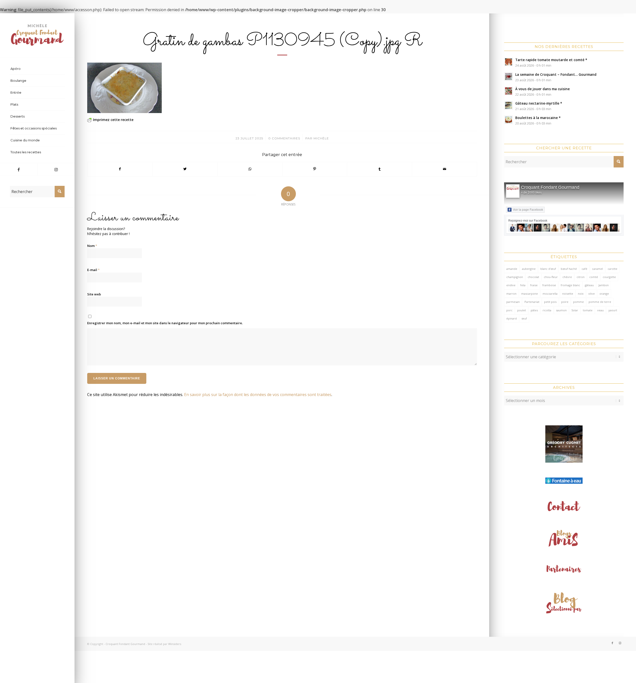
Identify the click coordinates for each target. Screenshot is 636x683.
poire (564, 302)
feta (522, 285)
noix (581, 293)
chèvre (567, 277)
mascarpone (529, 293)
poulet (521, 310)
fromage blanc (570, 285)
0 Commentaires (284, 138)
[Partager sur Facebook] (119, 169)
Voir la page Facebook (528, 209)
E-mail (93, 270)
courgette (609, 277)
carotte (612, 269)
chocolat (533, 277)
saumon (561, 310)
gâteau (589, 285)
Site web (94, 294)
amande (511, 269)
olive (591, 293)
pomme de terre (600, 302)
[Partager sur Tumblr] (379, 169)
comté (593, 277)
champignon (514, 277)
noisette (567, 293)
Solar (574, 310)
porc (509, 310)
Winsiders (174, 644)
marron (511, 293)
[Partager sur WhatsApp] (249, 169)
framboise (549, 285)
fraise (534, 285)
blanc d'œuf (548, 269)
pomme (578, 302)
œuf (524, 318)
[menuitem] (37, 69)
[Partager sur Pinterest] (314, 169)
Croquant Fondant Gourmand (550, 187)
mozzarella (550, 293)
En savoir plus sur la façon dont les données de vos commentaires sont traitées (257, 394)
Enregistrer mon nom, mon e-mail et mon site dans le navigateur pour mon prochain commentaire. (165, 323)
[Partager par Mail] (444, 169)
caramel (597, 269)
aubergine (529, 269)
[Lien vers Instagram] (56, 169)
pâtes (534, 310)
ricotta (547, 310)
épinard (511, 318)
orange (604, 293)
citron (581, 277)
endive (511, 285)
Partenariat (531, 302)
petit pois (550, 302)
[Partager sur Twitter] (185, 169)
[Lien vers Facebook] (18, 169)
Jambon (603, 285)
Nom (92, 245)
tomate (588, 310)
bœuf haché (569, 269)
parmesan (513, 302)
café (584, 269)
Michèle (321, 138)
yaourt (612, 310)
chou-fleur (551, 277)
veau (600, 310)
